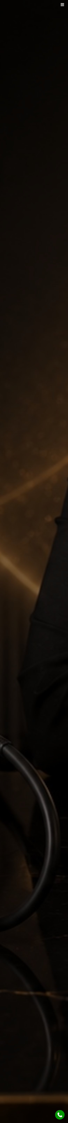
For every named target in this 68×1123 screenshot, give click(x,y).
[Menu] (62, 5)
